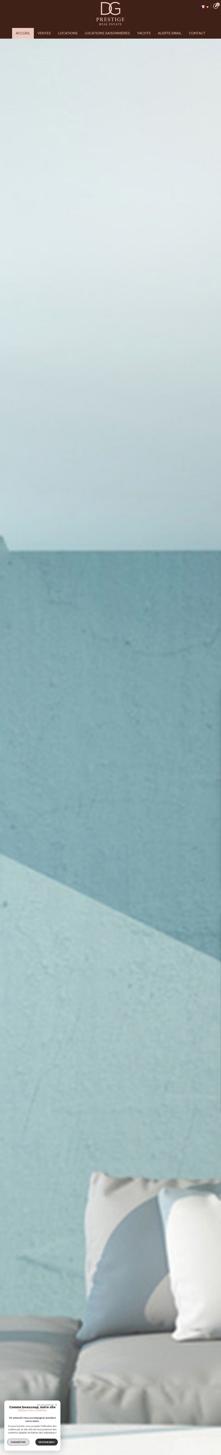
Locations (68, 33)
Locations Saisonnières (107, 33)
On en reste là (45, 1404)
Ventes (44, 33)
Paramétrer (18, 1442)
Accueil (23, 33)
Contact (197, 33)
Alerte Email (170, 33)
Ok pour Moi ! (46, 1442)
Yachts (144, 33)
